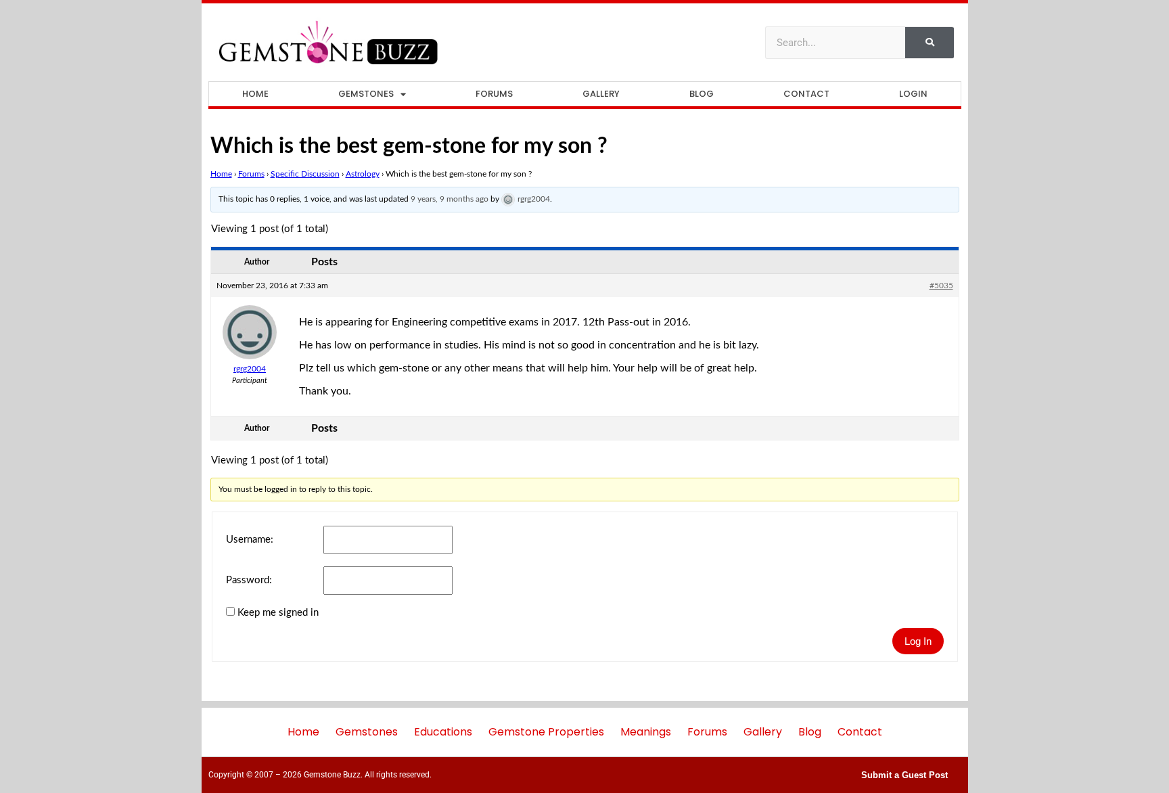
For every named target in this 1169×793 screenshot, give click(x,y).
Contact (806, 93)
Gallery (601, 93)
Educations (443, 732)
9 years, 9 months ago (449, 199)
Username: (249, 540)
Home (255, 93)
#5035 (941, 285)
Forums (494, 93)
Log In (918, 641)
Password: (249, 580)
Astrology (363, 174)
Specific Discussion (305, 174)
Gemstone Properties (546, 732)
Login (913, 93)
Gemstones (366, 93)
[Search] (929, 42)
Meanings (645, 732)
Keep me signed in (278, 613)
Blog (701, 93)
